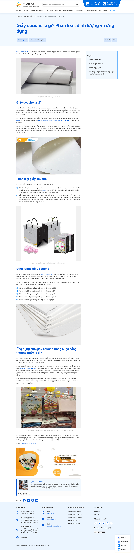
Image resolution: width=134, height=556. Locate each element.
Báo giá (123, 549)
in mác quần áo (58, 120)
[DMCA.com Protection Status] (99, 532)
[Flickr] (26, 494)
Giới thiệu (97, 511)
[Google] (21, 494)
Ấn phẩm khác (92, 10)
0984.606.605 (51, 513)
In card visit (42, 120)
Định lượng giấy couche (96, 68)
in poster (49, 120)
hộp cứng (34, 368)
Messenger (124, 541)
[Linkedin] (29, 494)
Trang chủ (19, 16)
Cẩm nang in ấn (28, 16)
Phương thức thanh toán (75, 514)
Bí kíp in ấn (114, 10)
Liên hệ (96, 514)
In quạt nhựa (80, 10)
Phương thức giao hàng (75, 517)
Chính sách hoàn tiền (74, 523)
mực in (44, 190)
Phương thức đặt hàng (74, 511)
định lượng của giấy (46, 274)
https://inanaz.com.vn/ (29, 443)
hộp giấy (27, 368)
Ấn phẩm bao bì (68, 10)
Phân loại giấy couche (96, 64)
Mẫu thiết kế (103, 10)
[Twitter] (18, 494)
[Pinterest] (24, 494)
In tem (26, 10)
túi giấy (21, 368)
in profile (66, 120)
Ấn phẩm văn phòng (37, 10)
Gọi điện (123, 545)
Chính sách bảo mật (74, 520)
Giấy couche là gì (22, 52)
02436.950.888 (51, 520)
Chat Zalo (124, 537)
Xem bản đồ (24, 537)
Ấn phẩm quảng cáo (54, 10)
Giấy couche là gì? (95, 60)
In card (18, 10)
